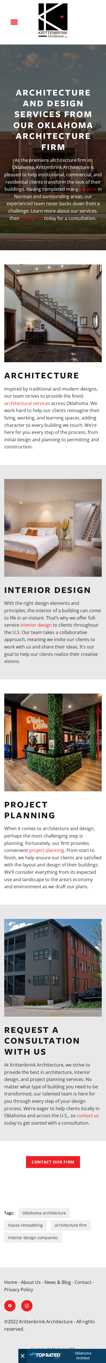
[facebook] (10, 1305)
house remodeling (25, 1225)
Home (10, 1282)
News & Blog (57, 1282)
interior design (36, 625)
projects (88, 189)
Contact (83, 1282)
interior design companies (33, 1237)
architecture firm (71, 1225)
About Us (31, 1282)
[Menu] (14, 22)
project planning (46, 850)
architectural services (27, 403)
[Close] (22, 1356)
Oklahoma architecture (44, 1213)
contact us (32, 218)
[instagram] (27, 1305)
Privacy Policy (18, 1289)
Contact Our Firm (53, 1162)
